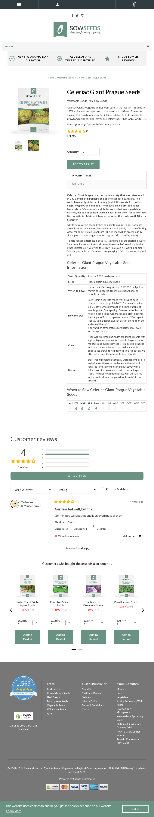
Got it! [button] (135, 808)
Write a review (77, 475)
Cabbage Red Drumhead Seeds (93, 603)
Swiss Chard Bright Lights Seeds (28, 603)
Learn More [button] (13, 811)
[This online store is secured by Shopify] (23, 715)
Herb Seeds (53, 697)
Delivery (78, 184)
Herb (119, 693)
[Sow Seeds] (77, 29)
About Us (87, 688)
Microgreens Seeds (57, 701)
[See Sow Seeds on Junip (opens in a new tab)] (85, 548)
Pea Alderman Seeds (126, 602)
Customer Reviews (92, 693)
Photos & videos (117, 489)
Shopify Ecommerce (84, 778)
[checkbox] (122, 489)
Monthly (121, 688)
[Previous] (11, 610)
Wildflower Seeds (56, 709)
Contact (86, 709)
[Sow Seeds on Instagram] (81, 15)
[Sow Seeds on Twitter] (76, 15)
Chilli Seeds (53, 688)
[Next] (142, 610)
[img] (31, 505)
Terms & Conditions (93, 705)
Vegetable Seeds (65, 77)
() (135, 4)
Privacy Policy (89, 701)
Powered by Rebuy (77, 654)
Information (81, 175)
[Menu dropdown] (57, 4)
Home (51, 77)
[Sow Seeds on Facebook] (71, 15)
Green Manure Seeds (58, 693)
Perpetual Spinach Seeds (60, 603)
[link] (78, 131)
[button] (65, 450)
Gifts (49, 713)
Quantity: (73, 151)
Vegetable (122, 697)
